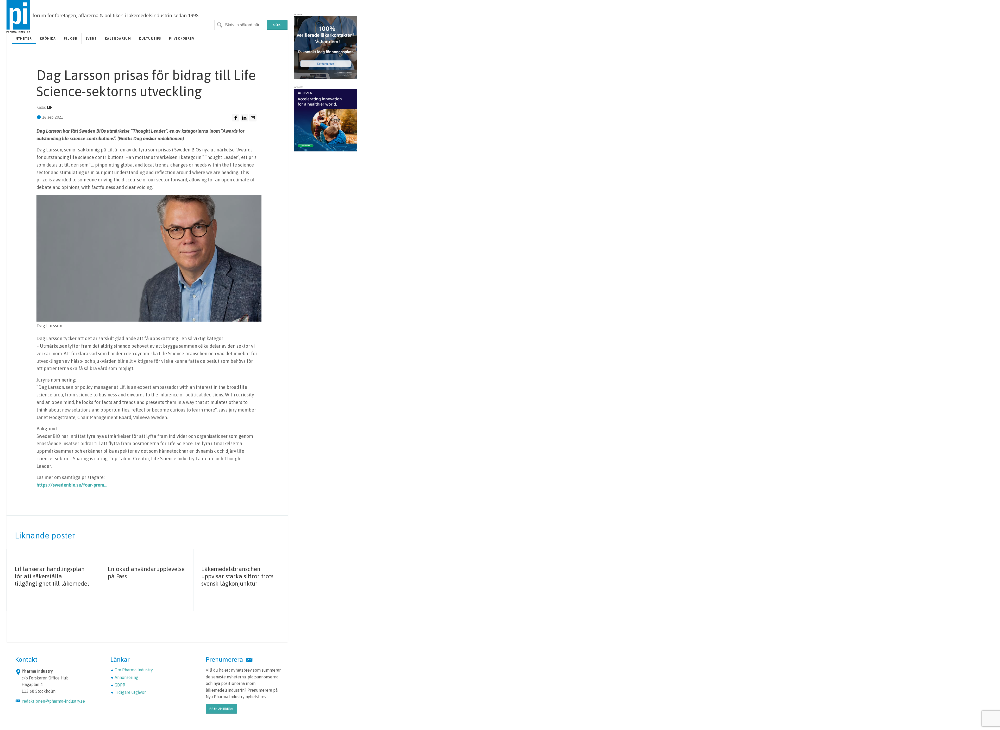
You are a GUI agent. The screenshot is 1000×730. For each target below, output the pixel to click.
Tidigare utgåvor (130, 692)
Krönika (47, 38)
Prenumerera (221, 708)
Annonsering (126, 677)
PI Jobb (70, 38)
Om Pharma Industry (134, 669)
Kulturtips (150, 38)
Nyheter (24, 38)
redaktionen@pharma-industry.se (53, 701)
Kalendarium (118, 38)
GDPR (120, 685)
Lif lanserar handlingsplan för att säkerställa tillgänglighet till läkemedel (52, 576)
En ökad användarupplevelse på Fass (146, 573)
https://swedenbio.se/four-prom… (71, 485)
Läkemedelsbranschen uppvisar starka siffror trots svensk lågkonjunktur (237, 576)
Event (91, 38)
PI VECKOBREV (181, 38)
